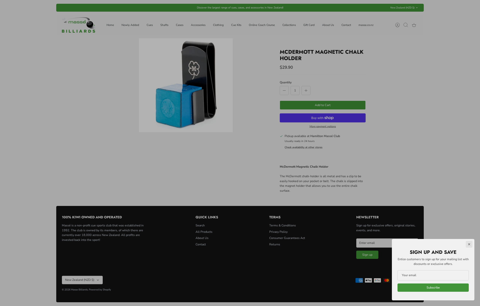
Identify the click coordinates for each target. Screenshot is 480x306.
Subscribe (433, 288)
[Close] (469, 244)
